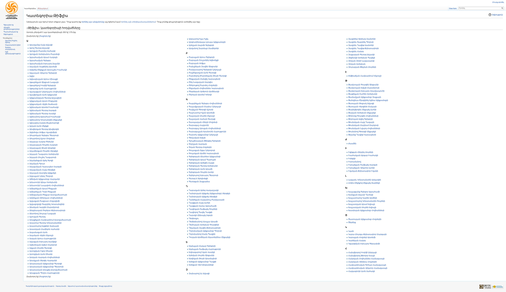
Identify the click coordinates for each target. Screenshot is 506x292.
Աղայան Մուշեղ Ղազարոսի (42, 157)
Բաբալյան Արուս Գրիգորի (202, 57)
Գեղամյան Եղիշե (197, 138)
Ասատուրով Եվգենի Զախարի (44, 226)
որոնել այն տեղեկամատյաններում (138, 22)
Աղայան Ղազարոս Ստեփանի (44, 154)
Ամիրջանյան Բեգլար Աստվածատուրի (48, 195)
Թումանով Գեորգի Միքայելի (362, 131)
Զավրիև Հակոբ (356, 51)
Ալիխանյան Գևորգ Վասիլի (42, 113)
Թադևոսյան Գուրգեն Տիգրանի (363, 85)
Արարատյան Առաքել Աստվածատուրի (48, 270)
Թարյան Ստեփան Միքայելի (362, 113)
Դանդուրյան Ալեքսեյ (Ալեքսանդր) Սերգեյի (209, 193)
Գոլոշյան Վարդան (198, 144)
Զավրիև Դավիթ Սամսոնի (361, 45)
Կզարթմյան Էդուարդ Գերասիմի (364, 244)
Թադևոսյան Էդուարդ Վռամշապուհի (366, 91)
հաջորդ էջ (45, 36)
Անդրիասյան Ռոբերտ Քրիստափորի (47, 210)
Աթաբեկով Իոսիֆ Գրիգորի (42, 85)
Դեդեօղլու (194, 218)
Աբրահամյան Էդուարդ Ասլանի (44, 64)
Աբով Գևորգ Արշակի (39, 48)
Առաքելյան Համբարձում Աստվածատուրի (50, 220)
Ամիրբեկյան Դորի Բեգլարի (42, 192)
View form (453, 8)
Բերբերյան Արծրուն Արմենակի (204, 91)
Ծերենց (352, 222)
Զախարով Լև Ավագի (199, 273)
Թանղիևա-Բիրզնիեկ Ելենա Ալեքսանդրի (368, 100)
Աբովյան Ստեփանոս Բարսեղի (44, 54)
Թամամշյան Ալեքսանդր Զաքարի (364, 97)
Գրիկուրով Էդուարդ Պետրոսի (203, 175)
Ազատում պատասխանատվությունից (82, 286)
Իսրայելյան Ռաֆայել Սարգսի (362, 165)
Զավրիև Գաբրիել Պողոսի (361, 42)
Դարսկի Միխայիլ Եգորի (201, 215)
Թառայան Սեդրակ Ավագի (361, 103)
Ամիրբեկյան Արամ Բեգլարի (43, 189)
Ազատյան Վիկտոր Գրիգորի (43, 73)
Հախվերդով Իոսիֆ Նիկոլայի (362, 252)
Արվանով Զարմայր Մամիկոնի (204, 48)
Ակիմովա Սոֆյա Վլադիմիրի (43, 132)
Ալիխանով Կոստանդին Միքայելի (45, 120)
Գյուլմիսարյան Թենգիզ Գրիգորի (205, 141)
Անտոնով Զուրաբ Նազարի (42, 213)
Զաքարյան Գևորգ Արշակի (361, 54)
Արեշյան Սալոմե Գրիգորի (201, 45)
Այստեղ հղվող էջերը (11, 41)
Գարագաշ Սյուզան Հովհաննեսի (205, 128)
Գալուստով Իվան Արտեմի (202, 113)
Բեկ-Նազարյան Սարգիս (201, 82)
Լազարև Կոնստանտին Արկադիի (364, 180)
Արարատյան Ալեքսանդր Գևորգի (45, 264)
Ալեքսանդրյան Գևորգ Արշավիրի (45, 98)
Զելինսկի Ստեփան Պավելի (361, 58)
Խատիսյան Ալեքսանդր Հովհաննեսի (366, 210)
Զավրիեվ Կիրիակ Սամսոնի (362, 39)
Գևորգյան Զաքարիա (199, 181)
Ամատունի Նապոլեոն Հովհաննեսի (46, 185)
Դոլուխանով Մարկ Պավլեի (202, 234)
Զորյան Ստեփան (356, 64)
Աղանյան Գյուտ (37, 164)
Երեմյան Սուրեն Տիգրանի (201, 255)
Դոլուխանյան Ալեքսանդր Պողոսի (205, 231)
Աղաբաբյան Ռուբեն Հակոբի (43, 145)
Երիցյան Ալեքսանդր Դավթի (202, 262)
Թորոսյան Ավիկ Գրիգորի (360, 119)
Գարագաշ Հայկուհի (199, 125)
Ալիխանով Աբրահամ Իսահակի (44, 117)
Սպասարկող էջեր (13, 45)
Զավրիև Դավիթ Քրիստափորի (363, 48)
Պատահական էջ (11, 32)
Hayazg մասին (61, 286)
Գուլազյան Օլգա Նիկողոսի (202, 150)
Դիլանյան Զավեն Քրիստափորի (205, 228)
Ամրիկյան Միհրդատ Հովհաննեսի (46, 198)
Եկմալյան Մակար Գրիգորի (202, 246)
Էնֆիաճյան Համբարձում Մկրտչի (364, 76)
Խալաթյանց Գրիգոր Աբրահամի (364, 192)
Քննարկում (43, 8)
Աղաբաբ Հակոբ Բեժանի (41, 142)
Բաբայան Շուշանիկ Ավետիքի (204, 60)
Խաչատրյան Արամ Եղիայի (361, 204)
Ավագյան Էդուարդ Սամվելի (43, 242)
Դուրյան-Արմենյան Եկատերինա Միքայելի (209, 237)
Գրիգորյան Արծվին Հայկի (201, 163)
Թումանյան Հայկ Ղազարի (361, 122)
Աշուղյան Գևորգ (37, 217)
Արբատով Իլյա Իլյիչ (198, 39)
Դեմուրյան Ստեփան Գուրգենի (204, 225)
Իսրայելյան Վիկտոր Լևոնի (361, 168)
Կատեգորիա (30, 8)
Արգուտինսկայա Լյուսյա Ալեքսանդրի (207, 42)
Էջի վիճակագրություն (13, 53)
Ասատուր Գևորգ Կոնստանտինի (45, 223)
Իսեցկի (352, 158)
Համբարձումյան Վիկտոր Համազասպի (367, 268)
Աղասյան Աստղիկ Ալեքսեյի (42, 173)
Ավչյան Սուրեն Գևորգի (40, 248)
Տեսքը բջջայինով (105, 286)
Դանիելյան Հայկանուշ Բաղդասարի (206, 200)
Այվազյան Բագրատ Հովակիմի (44, 201)
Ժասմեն (352, 143)
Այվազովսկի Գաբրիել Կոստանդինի (46, 204)
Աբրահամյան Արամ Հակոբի (43, 57)
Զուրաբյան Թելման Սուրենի (362, 67)
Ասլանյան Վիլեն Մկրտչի (41, 235)
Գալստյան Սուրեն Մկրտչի (202, 116)
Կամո (351, 231)
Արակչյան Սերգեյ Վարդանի (43, 260)
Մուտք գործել (498, 2)
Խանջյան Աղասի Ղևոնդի (360, 195)
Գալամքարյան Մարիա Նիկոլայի (205, 107)
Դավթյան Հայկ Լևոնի (199, 203)
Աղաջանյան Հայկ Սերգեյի (42, 170)
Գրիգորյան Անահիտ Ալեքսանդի (204, 156)
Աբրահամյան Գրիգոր (40, 60)
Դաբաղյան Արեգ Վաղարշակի (204, 190)
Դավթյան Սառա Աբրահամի (202, 206)
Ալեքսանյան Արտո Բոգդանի (43, 101)
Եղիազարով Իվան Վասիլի (202, 252)
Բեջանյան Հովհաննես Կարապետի (206, 88)
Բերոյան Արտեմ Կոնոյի (200, 95)
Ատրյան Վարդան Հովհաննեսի (44, 257)
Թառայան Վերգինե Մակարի (362, 107)
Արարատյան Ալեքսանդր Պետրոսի (46, 267)
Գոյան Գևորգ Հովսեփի (200, 147)
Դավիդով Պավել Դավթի (200, 212)
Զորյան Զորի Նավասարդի (361, 61)
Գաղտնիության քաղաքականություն (40, 286)
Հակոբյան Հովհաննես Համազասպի (366, 259)
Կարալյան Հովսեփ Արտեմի (362, 237)
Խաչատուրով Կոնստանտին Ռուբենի (366, 201)
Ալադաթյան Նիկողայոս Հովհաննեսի (47, 92)
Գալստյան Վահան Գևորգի (202, 119)
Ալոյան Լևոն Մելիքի (39, 126)
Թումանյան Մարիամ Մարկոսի (363, 125)
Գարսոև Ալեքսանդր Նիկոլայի (203, 135)
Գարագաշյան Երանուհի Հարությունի (207, 131)
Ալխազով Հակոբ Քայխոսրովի (44, 123)
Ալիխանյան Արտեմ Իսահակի (44, 107)
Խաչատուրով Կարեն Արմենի (362, 198)
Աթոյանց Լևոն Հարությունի (42, 89)
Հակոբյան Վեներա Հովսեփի (362, 262)
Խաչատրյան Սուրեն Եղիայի (362, 207)
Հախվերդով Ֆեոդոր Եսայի (361, 256)
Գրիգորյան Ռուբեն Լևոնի (201, 172)
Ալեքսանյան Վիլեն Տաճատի (43, 104)
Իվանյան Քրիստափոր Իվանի (363, 171)
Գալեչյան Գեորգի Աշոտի (201, 110)
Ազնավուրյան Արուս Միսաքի (43, 79)
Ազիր (31, 76)
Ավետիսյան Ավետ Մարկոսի (43, 245)
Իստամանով (354, 162)
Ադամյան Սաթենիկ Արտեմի (43, 67)
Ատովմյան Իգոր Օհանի (41, 251)
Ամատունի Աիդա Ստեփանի (43, 182)
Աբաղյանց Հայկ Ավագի (41, 45)
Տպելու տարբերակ (10, 48)
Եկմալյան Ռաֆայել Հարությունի (205, 249)
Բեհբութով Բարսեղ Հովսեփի (203, 85)
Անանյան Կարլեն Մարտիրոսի (44, 207)
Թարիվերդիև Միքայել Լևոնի (362, 110)
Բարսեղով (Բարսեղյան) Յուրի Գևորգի (208, 76)
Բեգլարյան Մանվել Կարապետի (204, 79)
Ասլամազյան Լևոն (38, 232)
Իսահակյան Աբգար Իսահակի (363, 155)
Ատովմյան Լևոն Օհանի (40, 254)
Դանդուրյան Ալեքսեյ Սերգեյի (203, 197)
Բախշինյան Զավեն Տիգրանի (203, 66)
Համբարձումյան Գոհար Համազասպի (367, 265)
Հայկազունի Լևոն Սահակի (361, 271)
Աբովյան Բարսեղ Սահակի (42, 51)
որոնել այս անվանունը (93, 22)
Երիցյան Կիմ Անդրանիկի (201, 265)
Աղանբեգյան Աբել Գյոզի (41, 160)
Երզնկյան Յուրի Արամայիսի (203, 258)
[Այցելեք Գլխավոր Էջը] (11, 10)
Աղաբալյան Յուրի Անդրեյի (42, 148)
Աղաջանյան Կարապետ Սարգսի (45, 167)
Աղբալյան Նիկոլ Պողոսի (41, 176)
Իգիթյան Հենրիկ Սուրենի (360, 152)
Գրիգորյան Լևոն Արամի (200, 169)
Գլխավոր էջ (9, 25)
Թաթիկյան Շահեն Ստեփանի (362, 94)
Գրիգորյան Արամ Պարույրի (202, 160)
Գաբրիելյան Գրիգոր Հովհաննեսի (205, 103)
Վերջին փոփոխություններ (12, 28)
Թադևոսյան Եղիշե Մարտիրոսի (363, 88)
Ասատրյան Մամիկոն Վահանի (44, 229)
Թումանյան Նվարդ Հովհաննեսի (364, 128)
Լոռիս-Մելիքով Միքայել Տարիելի (364, 183)
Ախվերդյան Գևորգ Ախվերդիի (44, 129)
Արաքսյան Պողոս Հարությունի (44, 273)
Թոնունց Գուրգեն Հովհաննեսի (363, 116)
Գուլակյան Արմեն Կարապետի (204, 153)
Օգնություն (497, 15)
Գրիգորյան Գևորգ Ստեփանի (203, 166)
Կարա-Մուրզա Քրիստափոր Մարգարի (367, 234)
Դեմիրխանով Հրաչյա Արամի (203, 222)
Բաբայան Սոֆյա (197, 63)
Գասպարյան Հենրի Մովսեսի (203, 122)
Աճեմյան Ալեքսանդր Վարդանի (44, 179)
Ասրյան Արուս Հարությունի (42, 238)
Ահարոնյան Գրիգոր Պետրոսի (44, 135)
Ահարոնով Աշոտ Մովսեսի (42, 138)
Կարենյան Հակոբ (357, 240)
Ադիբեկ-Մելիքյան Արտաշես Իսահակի (48, 70)
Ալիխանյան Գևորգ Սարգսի (42, 110)
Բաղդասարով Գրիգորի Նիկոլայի (205, 70)
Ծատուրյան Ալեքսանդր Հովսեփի (364, 219)
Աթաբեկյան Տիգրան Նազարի (44, 82)
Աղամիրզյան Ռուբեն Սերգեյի (43, 151)
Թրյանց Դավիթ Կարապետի (362, 135)
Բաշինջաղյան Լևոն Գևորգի (202, 73)
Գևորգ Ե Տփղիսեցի (198, 178)
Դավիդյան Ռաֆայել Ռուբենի (203, 209)
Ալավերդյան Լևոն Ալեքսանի (43, 95)
